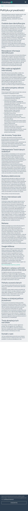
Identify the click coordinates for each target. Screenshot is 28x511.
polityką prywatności (9, 499)
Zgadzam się (14, 502)
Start (2, 6)
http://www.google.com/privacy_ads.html (11, 264)
